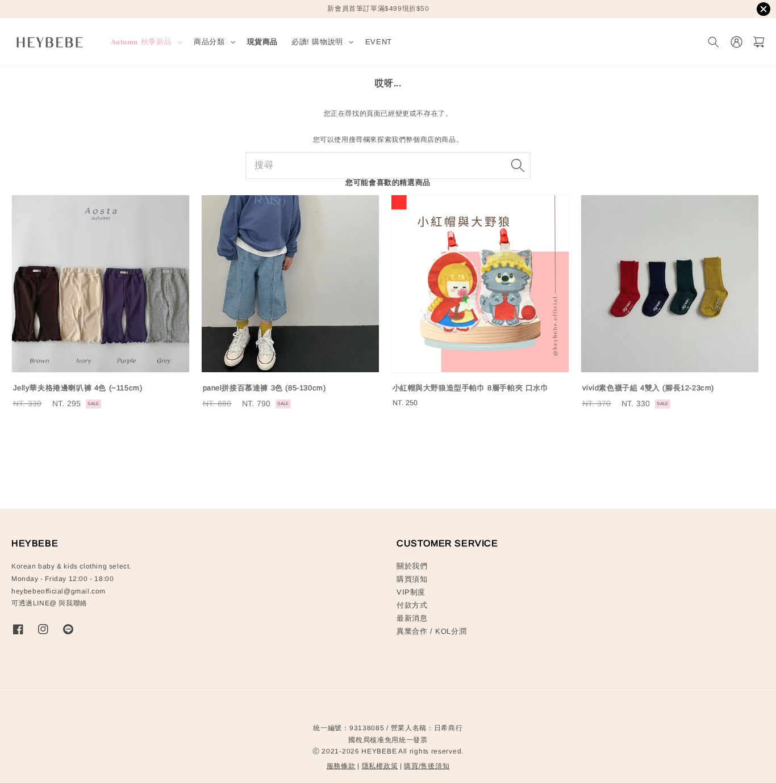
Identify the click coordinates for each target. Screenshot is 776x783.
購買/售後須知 (426, 766)
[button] (713, 42)
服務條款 (341, 766)
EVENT (378, 41)
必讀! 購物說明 (317, 41)
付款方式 (412, 605)
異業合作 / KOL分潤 (431, 631)
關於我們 (412, 566)
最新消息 (412, 618)
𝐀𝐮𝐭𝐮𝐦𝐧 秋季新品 (141, 41)
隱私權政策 (380, 766)
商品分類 (209, 41)
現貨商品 (262, 41)
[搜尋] (517, 165)
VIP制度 (411, 592)
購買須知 (412, 579)
